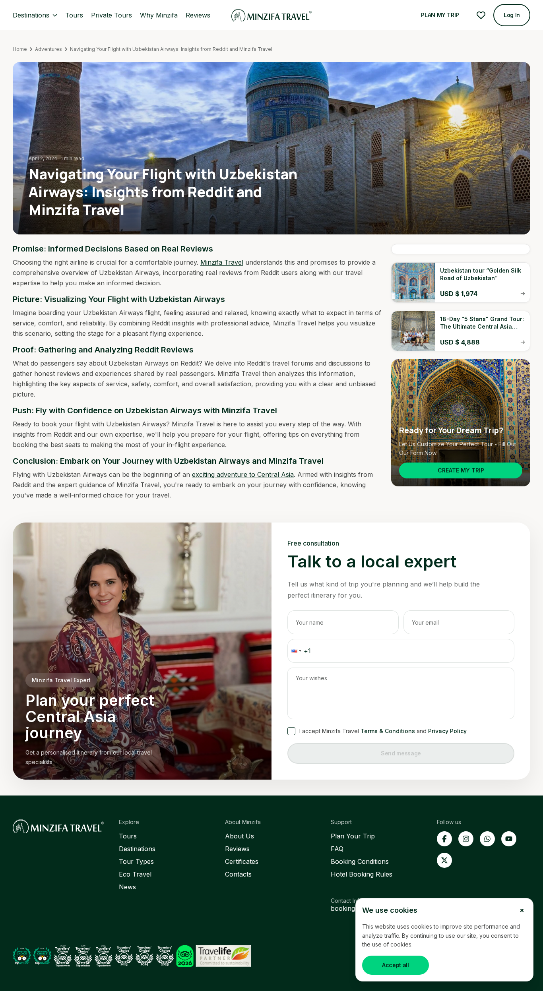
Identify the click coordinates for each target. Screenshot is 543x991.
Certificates (241, 861)
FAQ (337, 849)
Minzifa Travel (221, 262)
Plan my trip (440, 15)
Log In (512, 15)
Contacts (238, 874)
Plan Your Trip (353, 836)
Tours (128, 836)
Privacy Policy (447, 731)
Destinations (137, 849)
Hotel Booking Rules (361, 874)
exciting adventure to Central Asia (243, 474)
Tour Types (136, 861)
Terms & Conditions (388, 731)
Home (20, 49)
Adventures (48, 49)
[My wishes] (481, 15)
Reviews (237, 849)
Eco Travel (135, 874)
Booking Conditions (360, 861)
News (127, 887)
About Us (239, 836)
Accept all (395, 965)
